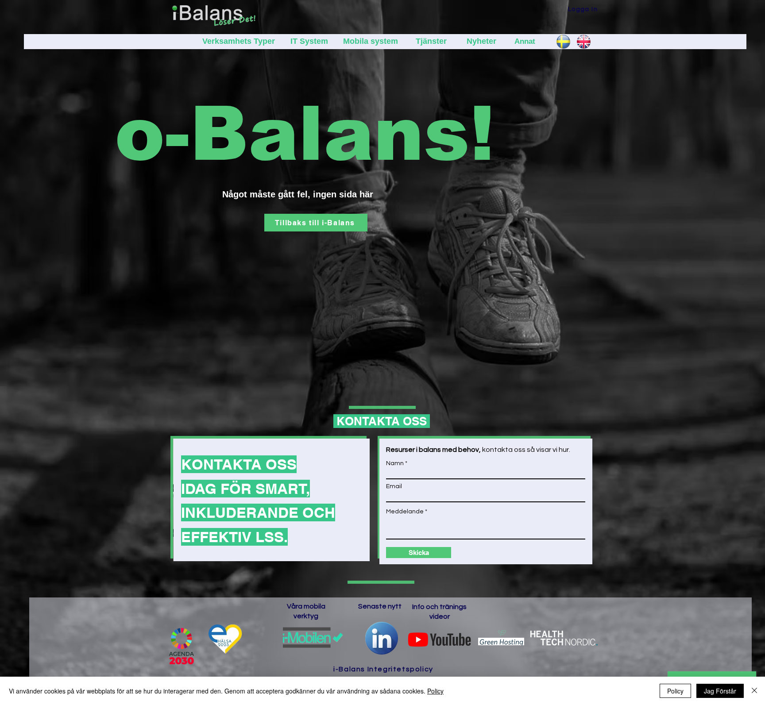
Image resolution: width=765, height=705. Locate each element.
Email (394, 486)
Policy (435, 690)
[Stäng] (754, 691)
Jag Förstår (720, 690)
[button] (579, 9)
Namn (395, 463)
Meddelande (405, 512)
